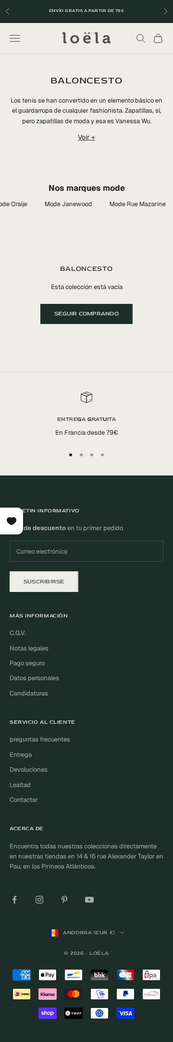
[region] (86, 415)
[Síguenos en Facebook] (14, 899)
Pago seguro (27, 663)
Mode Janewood (66, 204)
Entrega (21, 755)
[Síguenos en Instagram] (39, 899)
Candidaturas (29, 693)
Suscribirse (44, 581)
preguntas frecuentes (40, 739)
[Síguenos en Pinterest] (64, 899)
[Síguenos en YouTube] (89, 899)
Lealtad (20, 785)
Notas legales (29, 648)
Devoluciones (29, 769)
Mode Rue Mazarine (135, 204)
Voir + (86, 137)
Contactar (24, 800)
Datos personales (34, 678)
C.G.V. (18, 633)
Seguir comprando (86, 313)
